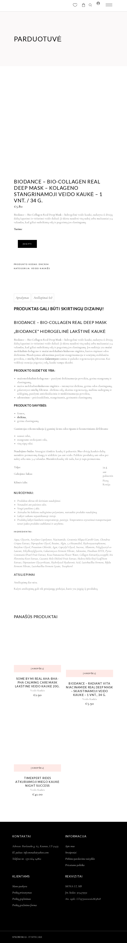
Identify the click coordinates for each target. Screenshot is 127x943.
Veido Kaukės (40, 268)
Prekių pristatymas (22, 892)
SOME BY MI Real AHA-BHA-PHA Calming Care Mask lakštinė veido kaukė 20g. (37, 682)
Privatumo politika (75, 865)
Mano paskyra (19, 886)
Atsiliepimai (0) (43, 298)
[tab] (22, 298)
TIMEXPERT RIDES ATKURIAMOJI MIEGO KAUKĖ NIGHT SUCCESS (37, 781)
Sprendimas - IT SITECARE (27, 937)
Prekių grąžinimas (21, 899)
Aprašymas (22, 298)
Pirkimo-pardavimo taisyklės (80, 859)
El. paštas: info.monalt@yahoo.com (30, 852)
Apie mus (70, 846)
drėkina (21, 417)
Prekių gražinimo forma (24, 905)
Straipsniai (70, 852)
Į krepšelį (37, 668)
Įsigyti (27, 244)
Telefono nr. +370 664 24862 (26, 859)
